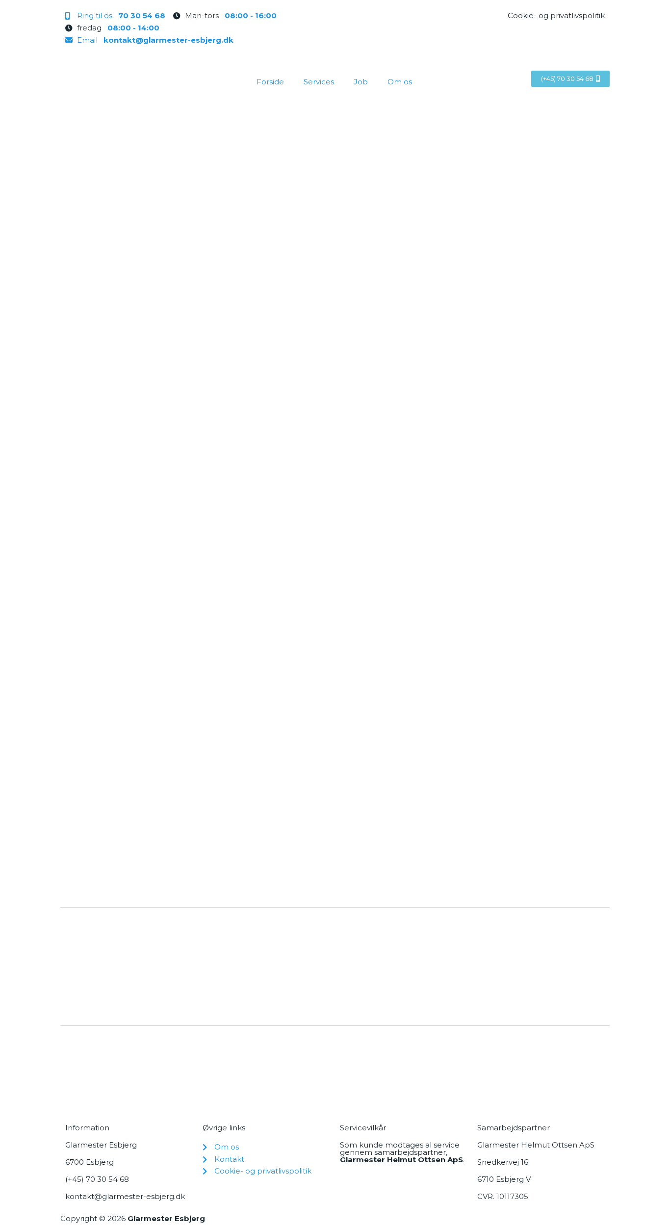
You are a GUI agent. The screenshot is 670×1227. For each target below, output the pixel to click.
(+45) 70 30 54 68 (97, 1179)
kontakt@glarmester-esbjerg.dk (125, 1196)
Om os (399, 81)
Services (319, 81)
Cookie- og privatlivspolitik (556, 15)
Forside (270, 81)
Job (361, 81)
